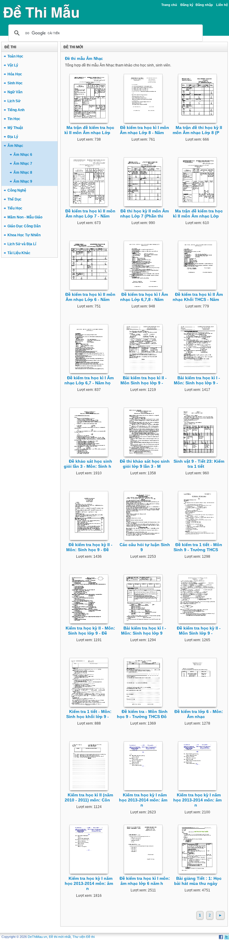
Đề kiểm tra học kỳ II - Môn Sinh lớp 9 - (199, 631)
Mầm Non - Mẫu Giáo (24, 217)
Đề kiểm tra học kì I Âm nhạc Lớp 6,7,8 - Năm (144, 297)
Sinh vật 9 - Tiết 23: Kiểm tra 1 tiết (199, 464)
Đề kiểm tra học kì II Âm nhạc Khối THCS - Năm (198, 297)
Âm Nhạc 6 (22, 155)
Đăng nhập (204, 5)
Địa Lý (12, 137)
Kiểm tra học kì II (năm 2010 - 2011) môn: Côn (89, 797)
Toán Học (15, 56)
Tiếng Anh (15, 110)
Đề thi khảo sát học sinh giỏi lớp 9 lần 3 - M (145, 464)
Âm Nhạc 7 (22, 163)
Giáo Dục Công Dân (24, 226)
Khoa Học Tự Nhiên (24, 235)
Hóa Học (14, 74)
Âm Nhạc (15, 146)
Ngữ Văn (14, 92)
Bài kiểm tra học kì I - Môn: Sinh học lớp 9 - (197, 380)
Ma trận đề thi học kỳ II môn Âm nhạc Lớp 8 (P (197, 130)
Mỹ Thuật (15, 128)
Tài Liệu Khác (18, 253)
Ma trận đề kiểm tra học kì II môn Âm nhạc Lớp (89, 130)
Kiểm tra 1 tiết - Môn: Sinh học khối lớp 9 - (89, 714)
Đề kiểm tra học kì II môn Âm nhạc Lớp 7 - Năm (90, 213)
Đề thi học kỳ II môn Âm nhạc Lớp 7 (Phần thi (144, 213)
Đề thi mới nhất (60, 937)
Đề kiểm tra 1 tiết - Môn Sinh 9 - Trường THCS (198, 547)
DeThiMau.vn (37, 937)
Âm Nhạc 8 (22, 172)
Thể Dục (14, 199)
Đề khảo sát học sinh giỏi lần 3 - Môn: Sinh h (88, 464)
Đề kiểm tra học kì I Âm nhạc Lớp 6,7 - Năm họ (89, 380)
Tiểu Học (14, 208)
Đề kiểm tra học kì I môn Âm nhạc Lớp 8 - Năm (144, 130)
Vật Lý (12, 65)
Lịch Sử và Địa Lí (21, 244)
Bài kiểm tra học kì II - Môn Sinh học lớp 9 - (143, 380)
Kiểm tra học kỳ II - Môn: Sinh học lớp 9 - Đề (90, 631)
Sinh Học (15, 83)
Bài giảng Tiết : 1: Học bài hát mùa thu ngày (198, 881)
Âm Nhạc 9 (22, 181)
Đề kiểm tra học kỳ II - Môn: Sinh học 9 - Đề (89, 547)
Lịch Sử (14, 101)
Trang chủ (169, 5)
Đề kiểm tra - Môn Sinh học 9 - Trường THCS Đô (142, 714)
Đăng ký (186, 5)
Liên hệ (222, 5)
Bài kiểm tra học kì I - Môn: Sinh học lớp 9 (143, 631)
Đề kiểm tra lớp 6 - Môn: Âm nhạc (198, 714)
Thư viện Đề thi (83, 937)
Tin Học (13, 119)
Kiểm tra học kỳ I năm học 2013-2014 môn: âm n (143, 800)
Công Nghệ (16, 190)
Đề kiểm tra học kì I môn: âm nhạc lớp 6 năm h (145, 881)
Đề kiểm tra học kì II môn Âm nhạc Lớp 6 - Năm (90, 297)
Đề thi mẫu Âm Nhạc (84, 58)
